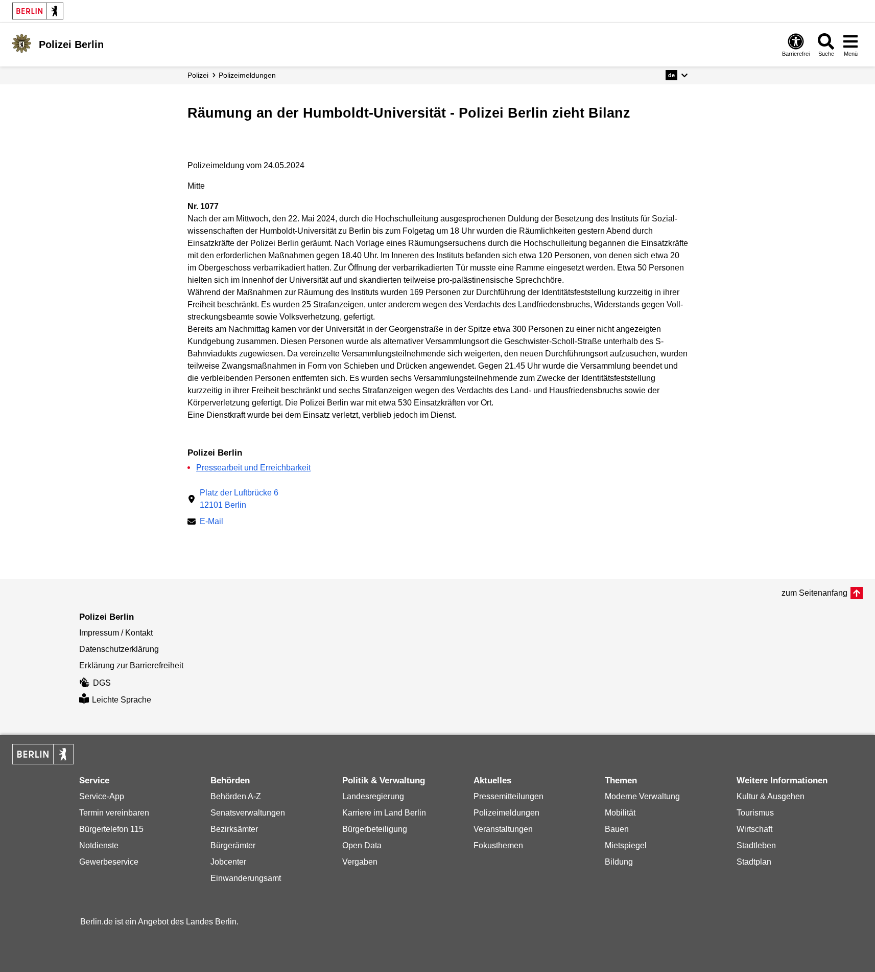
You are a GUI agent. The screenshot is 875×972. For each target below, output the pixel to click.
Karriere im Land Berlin (384, 812)
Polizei (197, 75)
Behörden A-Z (235, 796)
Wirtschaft (754, 829)
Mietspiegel (626, 845)
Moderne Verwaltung (642, 796)
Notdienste (99, 845)
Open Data (362, 845)
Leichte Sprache (121, 699)
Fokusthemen (498, 845)
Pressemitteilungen (508, 796)
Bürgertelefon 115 (111, 829)
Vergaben (359, 861)
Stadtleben (756, 845)
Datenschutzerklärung (119, 649)
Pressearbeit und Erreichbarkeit (253, 467)
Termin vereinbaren (114, 812)
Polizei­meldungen (247, 75)
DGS (102, 683)
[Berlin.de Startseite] (37, 11)
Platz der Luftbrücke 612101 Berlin (239, 498)
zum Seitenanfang (814, 593)
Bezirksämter (234, 829)
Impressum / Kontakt (116, 632)
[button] (677, 75)
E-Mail (211, 522)
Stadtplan (754, 861)
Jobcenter (228, 861)
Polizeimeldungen (506, 812)
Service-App (101, 796)
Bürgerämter (232, 845)
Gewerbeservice (108, 861)
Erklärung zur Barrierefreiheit (131, 665)
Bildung (619, 861)
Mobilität (620, 812)
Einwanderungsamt (245, 878)
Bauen (617, 829)
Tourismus (755, 812)
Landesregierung (373, 796)
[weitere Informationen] (21, 43)
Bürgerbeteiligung (374, 829)
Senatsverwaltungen (247, 812)
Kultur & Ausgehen (771, 796)
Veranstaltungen (503, 829)
